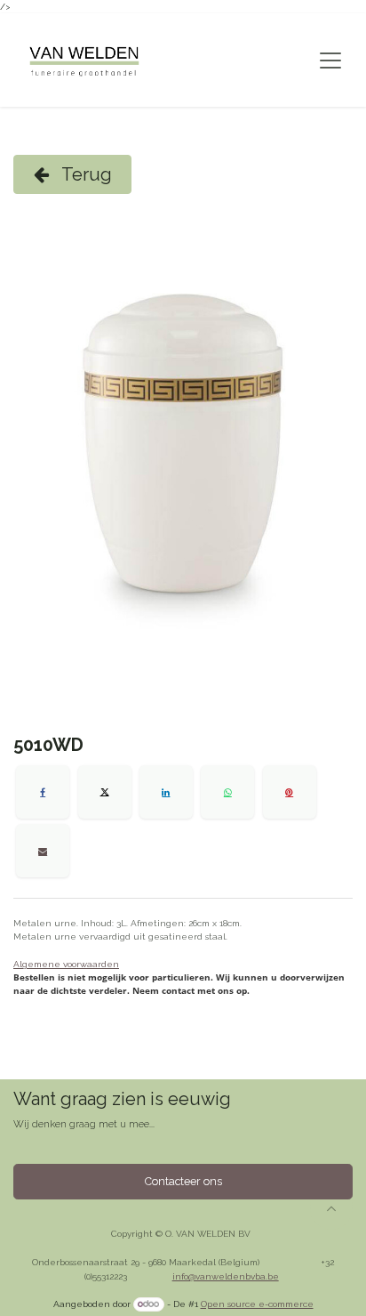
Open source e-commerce (257, 1304)
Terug (85, 174)
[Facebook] (42, 792)
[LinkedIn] (166, 792)
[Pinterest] (289, 792)
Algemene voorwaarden (66, 964)
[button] (331, 1208)
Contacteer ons (183, 1181)
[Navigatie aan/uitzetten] (330, 60)
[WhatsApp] (227, 792)
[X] (104, 792)
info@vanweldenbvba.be (225, 1276)
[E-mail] (42, 850)
